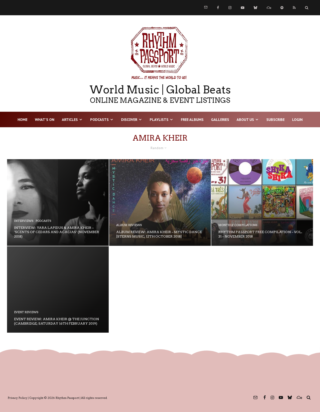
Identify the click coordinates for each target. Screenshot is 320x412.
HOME (22, 119)
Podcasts (99, 119)
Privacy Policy (17, 398)
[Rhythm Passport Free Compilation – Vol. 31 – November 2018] (262, 202)
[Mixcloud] (269, 7)
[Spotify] (282, 7)
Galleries (220, 119)
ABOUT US (245, 119)
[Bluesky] (255, 7)
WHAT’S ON (44, 119)
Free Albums (192, 119)
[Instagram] (230, 7)
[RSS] (294, 7)
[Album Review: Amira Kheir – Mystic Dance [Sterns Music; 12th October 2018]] (160, 202)
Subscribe (275, 119)
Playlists (159, 119)
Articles (70, 119)
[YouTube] (242, 7)
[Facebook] (218, 7)
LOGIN (297, 119)
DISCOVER (129, 119)
